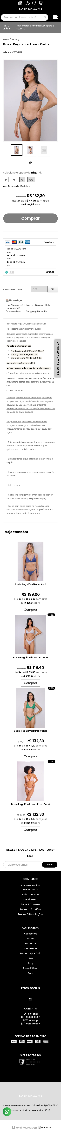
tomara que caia (30, 953)
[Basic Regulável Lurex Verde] (30, 724)
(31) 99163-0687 (30, 1015)
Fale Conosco (30, 894)
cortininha (30, 948)
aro (30, 958)
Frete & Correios (30, 904)
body (30, 963)
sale (30, 973)
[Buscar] (44, 17)
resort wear (30, 968)
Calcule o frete (12, 289)
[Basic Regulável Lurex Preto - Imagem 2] (30, 150)
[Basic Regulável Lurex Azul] (30, 578)
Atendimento (30, 899)
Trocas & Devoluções (30, 914)
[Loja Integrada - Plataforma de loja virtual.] (24, 1128)
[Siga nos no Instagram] (31, 999)
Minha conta (30, 889)
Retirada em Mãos (30, 909)
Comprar (30, 218)
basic (14, 39)
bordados (30, 943)
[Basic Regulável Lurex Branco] (30, 651)
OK (52, 289)
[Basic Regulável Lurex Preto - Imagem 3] (44, 150)
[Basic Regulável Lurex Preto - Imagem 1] (16, 150)
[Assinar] (49, 864)
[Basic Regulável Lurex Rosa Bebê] (30, 798)
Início (6, 39)
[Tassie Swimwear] (30, 6)
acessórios (30, 933)
